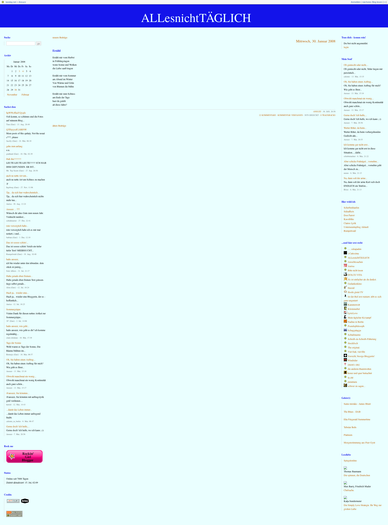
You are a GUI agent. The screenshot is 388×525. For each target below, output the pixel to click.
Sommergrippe (13, 309)
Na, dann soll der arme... (355, 178)
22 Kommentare (267, 115)
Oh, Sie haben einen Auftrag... (20, 359)
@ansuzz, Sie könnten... (17, 393)
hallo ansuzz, (12, 259)
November (12, 94)
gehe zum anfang (14, 146)
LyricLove (352, 313)
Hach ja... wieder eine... (17, 292)
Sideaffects (349, 211)
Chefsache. (349, 490)
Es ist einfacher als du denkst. (362, 279)
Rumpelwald (350, 230)
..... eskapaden (354, 248)
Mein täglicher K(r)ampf (359, 317)
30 (15, 89)
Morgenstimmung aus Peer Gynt (359, 442)
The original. (354, 347)
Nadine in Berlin (356, 321)
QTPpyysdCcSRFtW (16, 129)
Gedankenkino (355, 283)
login (346, 47)
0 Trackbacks (328, 115)
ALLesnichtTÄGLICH (196, 17)
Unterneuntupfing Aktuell (356, 226)
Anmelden (356, 2)
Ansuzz (22, 2)
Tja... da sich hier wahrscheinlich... (22, 192)
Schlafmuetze (354, 334)
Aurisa (351, 266)
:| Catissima (353, 253)
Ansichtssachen (355, 261)
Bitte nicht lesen (355, 270)
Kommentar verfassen (290, 115)
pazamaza (352, 381)
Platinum (348, 434)
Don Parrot (349, 215)
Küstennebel (354, 308)
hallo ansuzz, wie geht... (17, 326)
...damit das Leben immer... (19, 409)
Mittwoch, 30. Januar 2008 (315, 41)
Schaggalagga (354, 330)
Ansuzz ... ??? (13, 209)
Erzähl (57, 50)
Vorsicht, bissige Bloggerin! (361, 356)
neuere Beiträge (60, 37)
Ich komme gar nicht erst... (356, 144)
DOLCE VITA (355, 274)
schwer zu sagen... (356, 386)
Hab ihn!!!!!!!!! (13, 158)
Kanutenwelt (354, 304)
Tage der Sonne (13, 342)
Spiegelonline (350, 460)
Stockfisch (353, 343)
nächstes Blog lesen (372, 2)
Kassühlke (349, 219)
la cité (350, 377)
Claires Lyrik (350, 223)
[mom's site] (354, 364)
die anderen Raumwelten (359, 368)
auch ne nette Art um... (17, 175)
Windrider (352, 360)
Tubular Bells (350, 427)
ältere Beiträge (59, 125)
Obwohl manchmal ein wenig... (21, 376)
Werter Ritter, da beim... (355, 127)
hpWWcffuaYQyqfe (16, 112)
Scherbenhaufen (351, 207)
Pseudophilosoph (356, 326)
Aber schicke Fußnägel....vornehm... (361, 161)
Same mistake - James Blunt (357, 403)
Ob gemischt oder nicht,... (356, 64)
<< (385, 2)
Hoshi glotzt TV (355, 292)
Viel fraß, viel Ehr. (356, 351)
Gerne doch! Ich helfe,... (18, 426)
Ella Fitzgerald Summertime (357, 419)
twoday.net (11, 2)
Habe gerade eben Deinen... (19, 276)
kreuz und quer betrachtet (360, 373)
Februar (25, 94)
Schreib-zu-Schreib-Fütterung (362, 339)
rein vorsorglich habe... (17, 225)
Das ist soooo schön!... (17, 242)
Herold (351, 287)
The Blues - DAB (352, 411)
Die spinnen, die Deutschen (357, 475)
